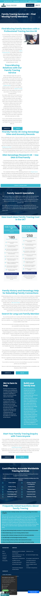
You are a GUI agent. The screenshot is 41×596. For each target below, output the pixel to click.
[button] (9, 593)
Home (3, 551)
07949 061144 (34, 1)
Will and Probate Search (16, 564)
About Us (4, 553)
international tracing (16, 447)
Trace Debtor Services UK (31, 560)
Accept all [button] (5, 590)
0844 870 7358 (8, 1)
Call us (18, 128)
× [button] (16, 576)
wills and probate (15, 302)
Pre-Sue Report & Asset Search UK (32, 558)
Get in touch (30, 5)
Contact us (7, 128)
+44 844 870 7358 (23, 1)
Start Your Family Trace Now (11, 273)
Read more (9, 582)
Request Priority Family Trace (29, 272)
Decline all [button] (12, 590)
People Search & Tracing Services (18, 558)
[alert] (9, 585)
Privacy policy (4, 560)
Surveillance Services (16, 560)
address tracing (18, 88)
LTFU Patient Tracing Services (31, 567)
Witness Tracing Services (31, 562)
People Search (34, 171)
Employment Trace (29, 551)
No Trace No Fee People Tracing (32, 554)
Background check (6, 147)
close (7, 594)
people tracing (6, 85)
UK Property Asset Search (17, 562)
